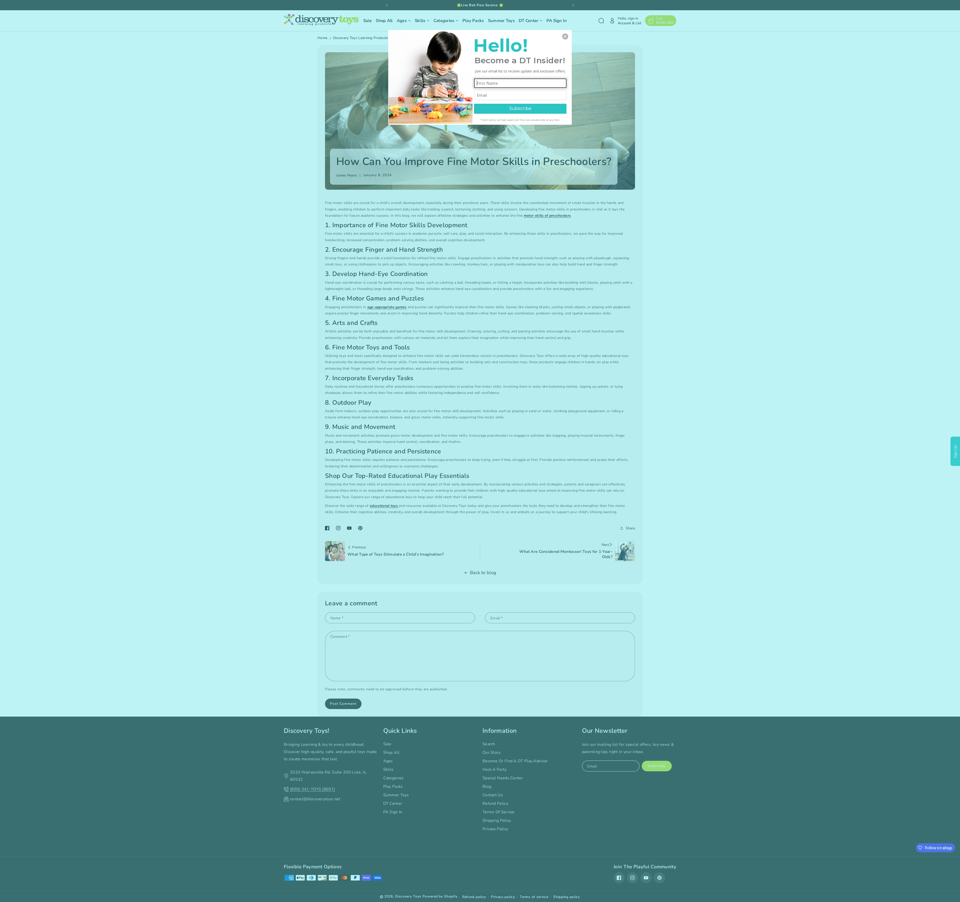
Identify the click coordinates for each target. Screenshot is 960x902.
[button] (565, 36)
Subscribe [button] (520, 108)
